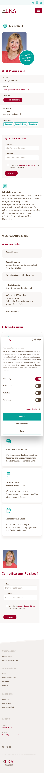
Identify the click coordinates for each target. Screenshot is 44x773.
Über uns (5, 682)
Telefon (10, 154)
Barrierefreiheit (8, 707)
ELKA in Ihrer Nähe (9, 678)
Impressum (6, 699)
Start (4, 674)
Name (9, 144)
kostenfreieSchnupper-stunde (26, 57)
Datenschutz (6, 703)
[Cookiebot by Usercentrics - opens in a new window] (31, 340)
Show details (32, 409)
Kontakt (5, 686)
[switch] (38, 386)
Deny (22, 431)
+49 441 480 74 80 (8, 728)
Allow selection (22, 424)
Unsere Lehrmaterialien (11, 660)
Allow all (22, 416)
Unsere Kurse (7, 656)
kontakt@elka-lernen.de (11, 735)
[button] (38, 10)
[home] (16, 11)
